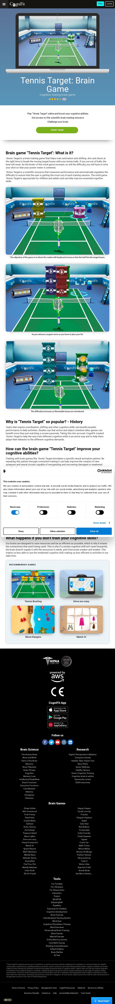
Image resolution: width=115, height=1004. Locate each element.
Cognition (29, 773)
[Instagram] (64, 742)
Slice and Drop (84, 858)
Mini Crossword (30, 811)
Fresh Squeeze (84, 836)
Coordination (29, 788)
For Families (56, 884)
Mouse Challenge (84, 852)
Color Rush (30, 870)
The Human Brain (29, 754)
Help (55, 993)
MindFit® (57, 899)
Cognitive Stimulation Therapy (57, 924)
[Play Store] (58, 717)
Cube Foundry (84, 833)
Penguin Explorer (84, 817)
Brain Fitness (29, 770)
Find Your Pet (30, 864)
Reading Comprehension (57, 946)
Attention (29, 798)
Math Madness (29, 852)
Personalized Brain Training (57, 930)
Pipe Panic (29, 817)
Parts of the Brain (29, 761)
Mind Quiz (57, 921)
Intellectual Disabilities (29, 779)
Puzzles (84, 814)
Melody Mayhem (29, 867)
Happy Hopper (84, 808)
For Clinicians (57, 887)
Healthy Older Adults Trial (82, 761)
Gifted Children (57, 949)
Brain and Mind (29, 757)
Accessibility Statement (68, 993)
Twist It (84, 861)
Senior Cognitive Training (83, 773)
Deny (21, 531)
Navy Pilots (83, 764)
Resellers (57, 905)
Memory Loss (29, 776)
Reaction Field (84, 867)
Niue (9, 1000)
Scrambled (30, 861)
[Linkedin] (70, 742)
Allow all (94, 531)
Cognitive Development (57, 912)
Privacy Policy (33, 988)
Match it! (30, 845)
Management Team (49, 988)
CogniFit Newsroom (67, 988)
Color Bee (84, 824)
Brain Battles (57, 952)
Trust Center (86, 993)
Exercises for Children (57, 909)
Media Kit (81, 988)
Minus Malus (84, 849)
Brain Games (57, 933)
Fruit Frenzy (29, 814)
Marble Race (29, 855)
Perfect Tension (84, 855)
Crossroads (84, 830)
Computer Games (83, 757)
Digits (84, 821)
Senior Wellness (83, 767)
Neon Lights (29, 836)
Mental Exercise (57, 936)
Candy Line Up (84, 811)
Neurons (29, 764)
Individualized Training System (57, 918)
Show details (99, 522)
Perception (29, 795)
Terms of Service (18, 988)
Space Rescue (29, 849)
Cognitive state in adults (83, 776)
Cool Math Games (57, 943)
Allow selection (57, 531)
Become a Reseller (31, 993)
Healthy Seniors (83, 770)
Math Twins (84, 845)
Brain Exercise (57, 915)
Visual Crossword (30, 842)
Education (57, 893)
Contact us (46, 993)
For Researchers (57, 890)
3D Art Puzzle (30, 873)
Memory (29, 792)
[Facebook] (45, 742)
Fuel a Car (84, 842)
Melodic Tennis (29, 858)
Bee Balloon (84, 827)
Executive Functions (29, 785)
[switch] (43, 512)
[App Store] (58, 710)
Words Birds (84, 870)
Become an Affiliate (95, 988)
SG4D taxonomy (82, 782)
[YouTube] (57, 742)
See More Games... (84, 873)
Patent (57, 896)
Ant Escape (30, 830)
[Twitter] (51, 742)
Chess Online (29, 808)
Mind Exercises (57, 927)
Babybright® (57, 902)
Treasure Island (30, 833)
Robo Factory (30, 827)
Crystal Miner (30, 821)
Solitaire (30, 824)
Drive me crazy (29, 839)
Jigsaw (84, 839)
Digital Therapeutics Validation (83, 754)
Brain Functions (29, 782)
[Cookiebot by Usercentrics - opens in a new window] (99, 471)
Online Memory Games (57, 939)
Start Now (57, 130)
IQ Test (57, 955)
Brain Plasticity (29, 767)
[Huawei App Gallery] (58, 725)
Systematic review (83, 779)
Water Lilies (84, 864)
